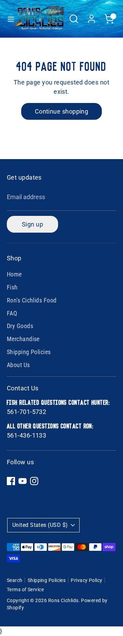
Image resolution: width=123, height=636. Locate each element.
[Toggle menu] (7, 19)
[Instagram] (34, 481)
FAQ (12, 313)
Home (14, 274)
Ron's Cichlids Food (32, 300)
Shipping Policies (29, 351)
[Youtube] (22, 481)
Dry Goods (20, 325)
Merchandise (23, 338)
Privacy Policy (86, 580)
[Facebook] (11, 481)
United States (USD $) (40, 525)
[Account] (91, 16)
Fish (12, 287)
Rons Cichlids (63, 600)
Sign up (32, 224)
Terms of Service (25, 589)
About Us (18, 364)
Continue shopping (61, 111)
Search (15, 580)
